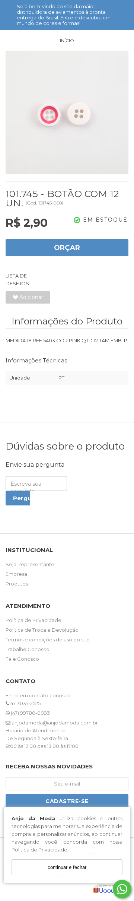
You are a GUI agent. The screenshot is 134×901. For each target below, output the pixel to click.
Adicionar (30, 297)
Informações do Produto (67, 321)
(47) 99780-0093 (30, 713)
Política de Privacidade (39, 850)
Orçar (67, 248)
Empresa (16, 574)
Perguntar (21, 498)
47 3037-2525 (25, 703)
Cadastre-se (67, 801)
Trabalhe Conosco (28, 649)
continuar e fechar (67, 867)
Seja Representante (30, 564)
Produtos (17, 584)
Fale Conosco (22, 659)
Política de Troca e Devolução (42, 630)
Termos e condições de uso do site (48, 640)
